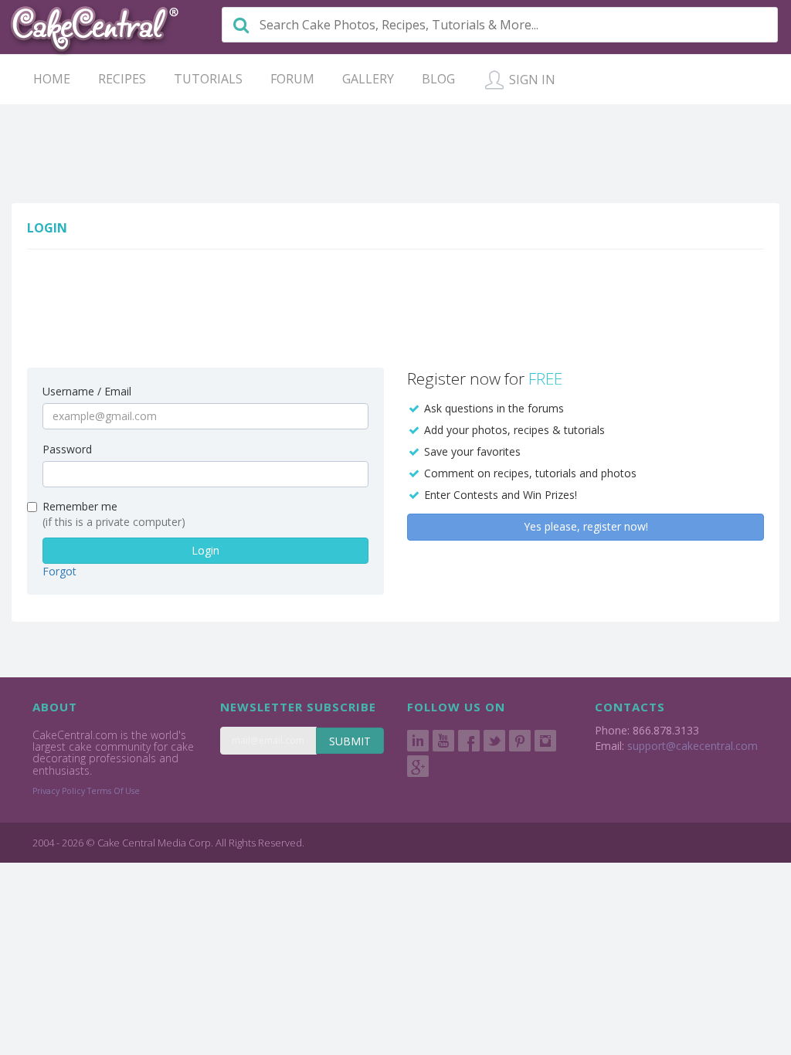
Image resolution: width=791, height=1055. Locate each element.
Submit (350, 741)
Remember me (79, 506)
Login (205, 550)
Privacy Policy (58, 790)
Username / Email (86, 391)
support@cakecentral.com (692, 745)
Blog (438, 78)
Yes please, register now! (586, 526)
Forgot (59, 571)
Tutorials (208, 78)
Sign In (530, 79)
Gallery (368, 78)
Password (67, 449)
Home (51, 78)
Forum (292, 78)
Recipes (122, 78)
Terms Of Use (113, 790)
